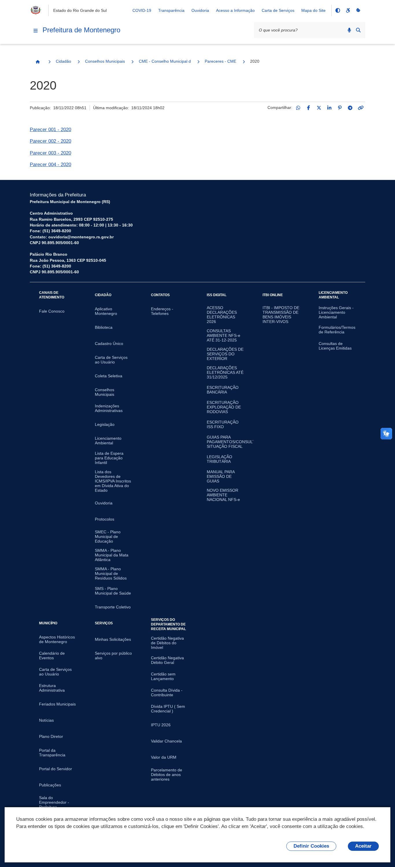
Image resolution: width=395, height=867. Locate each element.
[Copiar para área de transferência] (360, 107)
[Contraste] (337, 10)
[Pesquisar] (358, 30)
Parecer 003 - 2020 (50, 153)
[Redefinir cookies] (358, 10)
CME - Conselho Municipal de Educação (165, 61)
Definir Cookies (311, 846)
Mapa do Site (313, 10)
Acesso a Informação (235, 10)
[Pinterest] (339, 107)
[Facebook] (308, 107)
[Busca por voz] (349, 30)
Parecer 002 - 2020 (50, 141)
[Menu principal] (35, 30)
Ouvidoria (200, 10)
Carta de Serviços (278, 10)
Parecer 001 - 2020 (50, 129)
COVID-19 (141, 10)
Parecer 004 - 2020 (50, 164)
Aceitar (363, 846)
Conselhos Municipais (105, 61)
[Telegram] (350, 107)
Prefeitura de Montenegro (81, 30)
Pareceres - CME (220, 61)
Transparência (171, 10)
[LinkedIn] (329, 107)
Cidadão (63, 61)
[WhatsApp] (298, 107)
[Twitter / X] (319, 107)
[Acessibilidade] (347, 10)
